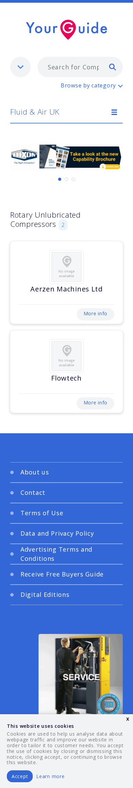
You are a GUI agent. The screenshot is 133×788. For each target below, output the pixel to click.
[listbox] (20, 67)
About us (34, 472)
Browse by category (88, 85)
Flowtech (66, 378)
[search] (112, 66)
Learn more (50, 776)
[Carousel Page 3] (73, 179)
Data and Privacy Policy (57, 533)
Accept (20, 776)
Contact (32, 492)
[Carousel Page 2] (66, 179)
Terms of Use (41, 513)
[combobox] (80, 67)
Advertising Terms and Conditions (56, 554)
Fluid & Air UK (34, 111)
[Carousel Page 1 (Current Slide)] (59, 179)
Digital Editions (45, 594)
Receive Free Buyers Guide (62, 574)
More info (95, 313)
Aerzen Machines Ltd (66, 289)
